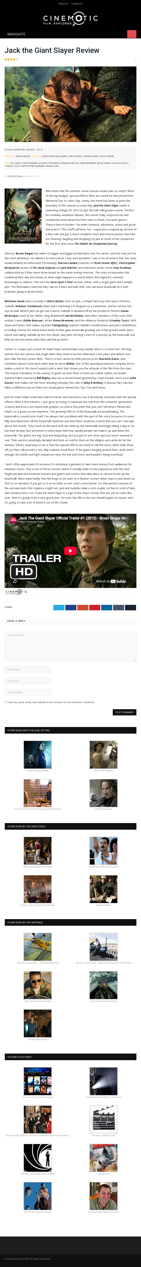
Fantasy (30, 149)
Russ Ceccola (15, 176)
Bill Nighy (16, 163)
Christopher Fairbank (33, 166)
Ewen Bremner (88, 163)
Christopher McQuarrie (54, 156)
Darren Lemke (91, 156)
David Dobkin (107, 156)
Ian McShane (103, 163)
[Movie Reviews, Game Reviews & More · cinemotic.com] (71, 18)
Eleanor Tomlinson (49, 163)
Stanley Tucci (12, 166)
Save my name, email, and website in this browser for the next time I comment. (51, 702)
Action (8, 149)
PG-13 (40, 149)
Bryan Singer (23, 156)
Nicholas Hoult (120, 163)
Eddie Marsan (30, 163)
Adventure (19, 149)
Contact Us (77, 3)
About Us (63, 3)
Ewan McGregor (70, 163)
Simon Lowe (52, 166)
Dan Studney (75, 156)
